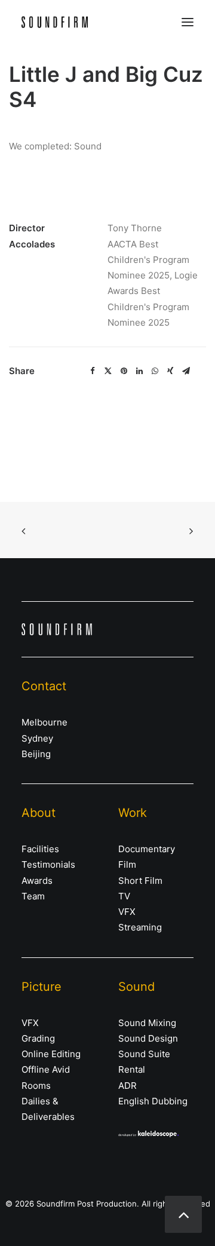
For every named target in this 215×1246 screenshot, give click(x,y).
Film (127, 864)
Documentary (146, 849)
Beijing (36, 754)
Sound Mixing (147, 1022)
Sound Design (148, 1038)
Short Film (140, 880)
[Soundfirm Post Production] (55, 22)
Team (33, 896)
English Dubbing (153, 1101)
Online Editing (51, 1054)
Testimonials (48, 864)
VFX (127, 911)
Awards (37, 880)
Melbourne (44, 722)
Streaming (140, 927)
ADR (127, 1085)
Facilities (40, 849)
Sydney (37, 738)
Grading (38, 1038)
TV (124, 896)
